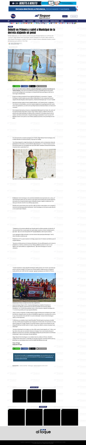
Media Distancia (45, 21)
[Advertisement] (34, 128)
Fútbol (24, 21)
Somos (62, 21)
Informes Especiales (54, 21)
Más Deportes (30, 21)
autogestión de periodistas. (34, 355)
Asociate (65, 16)
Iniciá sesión (73, 16)
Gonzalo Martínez (23, 365)
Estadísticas (37, 21)
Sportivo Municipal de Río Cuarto (41, 365)
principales (30, 365)
